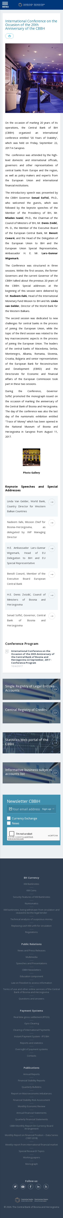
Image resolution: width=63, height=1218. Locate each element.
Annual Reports (31, 1074)
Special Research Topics (31, 1151)
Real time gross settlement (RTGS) (31, 1017)
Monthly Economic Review (31, 1106)
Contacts (31, 1055)
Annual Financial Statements (31, 1112)
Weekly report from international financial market (31, 1144)
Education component (31, 976)
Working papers (31, 1157)
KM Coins (31, 890)
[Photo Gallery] (31, 456)
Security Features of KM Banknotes (31, 896)
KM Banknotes (31, 883)
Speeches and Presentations (31, 963)
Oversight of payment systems (31, 1049)
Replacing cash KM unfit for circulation (31, 925)
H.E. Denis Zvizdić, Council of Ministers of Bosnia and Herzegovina (26, 599)
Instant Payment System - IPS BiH (31, 1036)
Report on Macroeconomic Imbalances (31, 1093)
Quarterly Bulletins (31, 1087)
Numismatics (31, 903)
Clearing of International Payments (31, 1029)
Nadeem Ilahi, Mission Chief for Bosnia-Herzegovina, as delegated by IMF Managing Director (26, 529)
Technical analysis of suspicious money (31, 919)
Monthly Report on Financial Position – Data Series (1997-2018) (31, 1137)
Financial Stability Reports (31, 1080)
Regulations (31, 932)
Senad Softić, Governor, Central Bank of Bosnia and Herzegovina (26, 620)
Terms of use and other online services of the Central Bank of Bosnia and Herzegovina (31, 991)
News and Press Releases (32, 950)
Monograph (31, 1163)
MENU (5, 6)
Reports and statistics (31, 1042)
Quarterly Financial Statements (31, 1119)
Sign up (46, 808)
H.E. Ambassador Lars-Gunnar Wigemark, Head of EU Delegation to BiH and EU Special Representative (26, 555)
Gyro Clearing (31, 1023)
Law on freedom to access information (31, 982)
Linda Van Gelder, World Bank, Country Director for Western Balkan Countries (26, 506)
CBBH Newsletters (31, 969)
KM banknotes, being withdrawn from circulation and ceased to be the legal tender (31, 911)
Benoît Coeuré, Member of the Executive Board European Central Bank (26, 578)
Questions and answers (31, 998)
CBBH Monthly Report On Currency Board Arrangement (31, 1127)
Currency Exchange (24, 818)
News (15, 823)
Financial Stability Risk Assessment (31, 1100)
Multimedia (31, 957)
